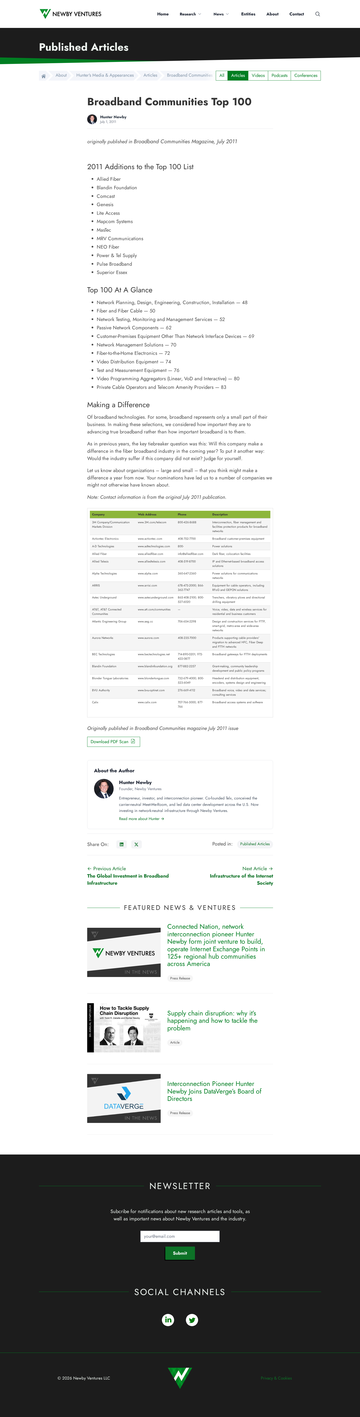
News (219, 14)
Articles (150, 75)
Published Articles (255, 844)
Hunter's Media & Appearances (105, 75)
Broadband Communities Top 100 (198, 75)
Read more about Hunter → (141, 819)
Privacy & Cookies (276, 1378)
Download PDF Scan (111, 741)
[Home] (42, 76)
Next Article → (241, 875)
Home (163, 14)
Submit (180, 1253)
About (272, 14)
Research (188, 14)
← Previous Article (128, 875)
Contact (296, 14)
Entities (248, 14)
